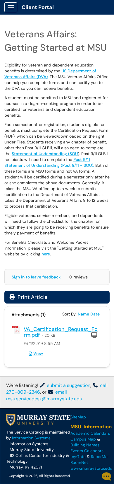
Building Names (84, 445)
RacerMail (100, 456)
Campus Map (83, 439)
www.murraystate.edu (91, 468)
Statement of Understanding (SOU (45, 153)
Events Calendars (86, 450)
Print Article (31, 297)
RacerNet (79, 462)
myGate (78, 456)
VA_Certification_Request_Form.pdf (61, 332)
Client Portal (38, 7)
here (46, 254)
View (38, 353)
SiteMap (78, 417)
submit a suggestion (68, 385)
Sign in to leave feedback (36, 277)
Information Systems (31, 438)
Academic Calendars (90, 433)
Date (95, 314)
